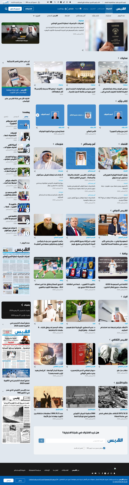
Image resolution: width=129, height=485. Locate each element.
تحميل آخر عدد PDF (31, 2)
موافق (8, 480)
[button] (37, 115)
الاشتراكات (28, 9)
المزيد (37, 15)
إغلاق (20, 480)
